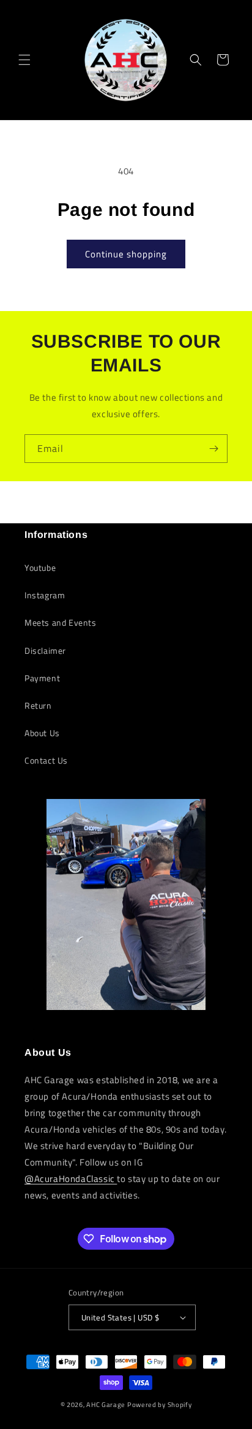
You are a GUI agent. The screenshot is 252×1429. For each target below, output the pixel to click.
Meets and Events (60, 622)
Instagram (44, 595)
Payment (42, 678)
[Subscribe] (213, 448)
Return (38, 705)
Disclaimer (45, 650)
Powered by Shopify (159, 1404)
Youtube (40, 567)
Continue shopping (126, 254)
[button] (24, 59)
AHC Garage (105, 1404)
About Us (42, 732)
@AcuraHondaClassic (70, 1179)
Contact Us (46, 760)
